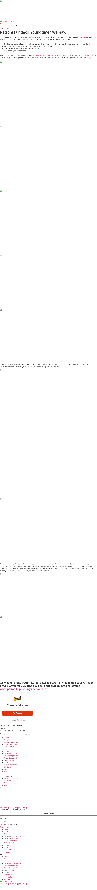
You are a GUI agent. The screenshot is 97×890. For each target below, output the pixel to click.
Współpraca (8, 762)
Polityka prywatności (11, 765)
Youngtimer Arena (10, 740)
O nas (6, 829)
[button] (48, 749)
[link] (43, 55)
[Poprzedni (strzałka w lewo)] (1, 889)
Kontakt (10, 850)
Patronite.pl (83, 37)
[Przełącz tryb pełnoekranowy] (5, 886)
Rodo (6, 772)
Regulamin (7, 767)
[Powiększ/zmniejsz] (1, 886)
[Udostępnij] (9, 886)
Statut (6, 769)
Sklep (6, 832)
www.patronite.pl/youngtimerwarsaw (24, 689)
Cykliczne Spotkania (11, 742)
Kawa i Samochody (11, 744)
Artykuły (7, 852)
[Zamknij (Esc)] (12, 886)
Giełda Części (9, 747)
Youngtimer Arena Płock (12, 836)
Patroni (6, 834)
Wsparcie (7, 737)
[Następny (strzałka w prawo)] (5, 889)
